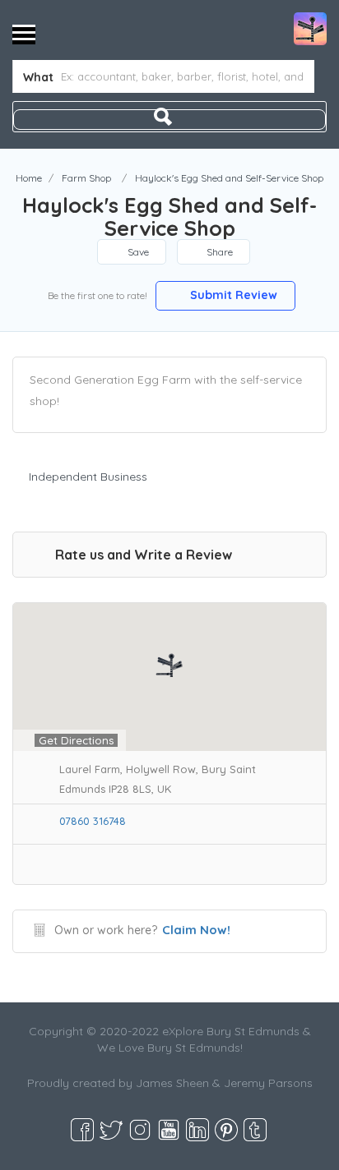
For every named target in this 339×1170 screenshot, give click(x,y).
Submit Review (232, 295)
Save (137, 252)
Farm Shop (86, 178)
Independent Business (88, 476)
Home (29, 178)
